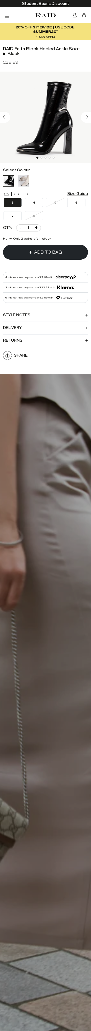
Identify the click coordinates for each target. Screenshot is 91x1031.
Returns (12, 340)
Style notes (16, 315)
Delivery (12, 328)
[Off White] (23, 181)
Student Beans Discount (45, 4)
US (16, 194)
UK (6, 194)
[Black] (8, 181)
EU (26, 194)
